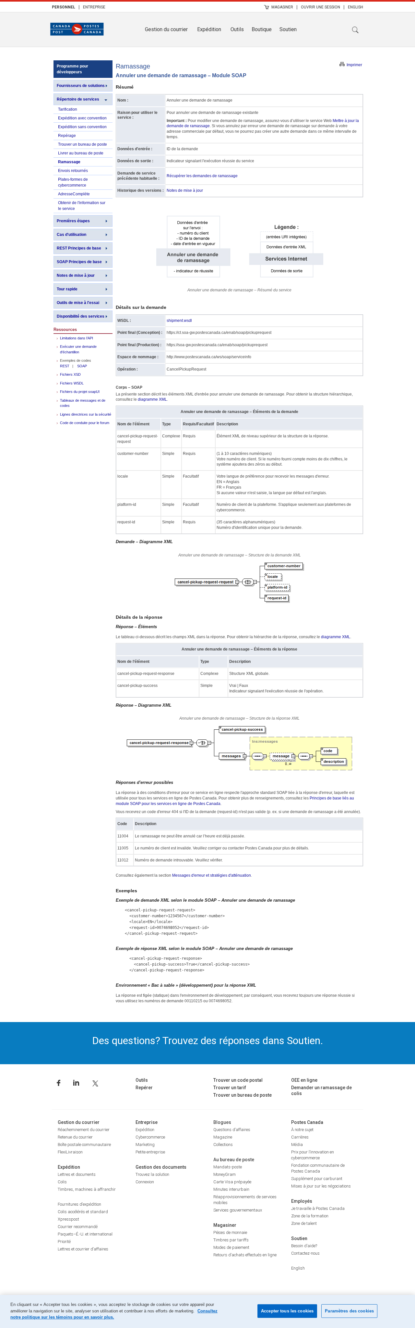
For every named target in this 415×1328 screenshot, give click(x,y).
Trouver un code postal (238, 1080)
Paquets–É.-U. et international (85, 1234)
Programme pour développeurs (72, 69)
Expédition (209, 29)
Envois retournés (73, 170)
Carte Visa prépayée (232, 1181)
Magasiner (282, 7)
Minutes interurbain (231, 1189)
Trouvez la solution (152, 1174)
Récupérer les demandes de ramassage (202, 176)
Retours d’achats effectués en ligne (245, 1254)
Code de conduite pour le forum (84, 423)
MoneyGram (224, 1174)
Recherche (355, 30)
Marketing (145, 1144)
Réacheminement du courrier (84, 1129)
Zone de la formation (309, 1215)
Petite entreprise (150, 1152)
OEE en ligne (304, 1080)
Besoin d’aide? (304, 1245)
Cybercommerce (150, 1137)
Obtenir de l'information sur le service (81, 206)
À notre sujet (302, 1129)
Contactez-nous (305, 1253)
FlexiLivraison (70, 1152)
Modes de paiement (231, 1247)
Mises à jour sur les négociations (321, 1186)
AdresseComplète (74, 194)
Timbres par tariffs (231, 1239)
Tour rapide (67, 289)
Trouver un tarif (229, 1087)
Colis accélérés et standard (83, 1211)
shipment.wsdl (179, 320)
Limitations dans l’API (76, 338)
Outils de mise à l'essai (78, 302)
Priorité (64, 1241)
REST (64, 366)
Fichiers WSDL (72, 383)
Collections (223, 1144)
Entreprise (94, 7)
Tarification (67, 109)
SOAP (82, 366)
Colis (62, 1181)
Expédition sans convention (82, 127)
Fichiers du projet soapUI (80, 392)
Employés (301, 1201)
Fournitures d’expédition (79, 1204)
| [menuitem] (79, 6)
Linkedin (76, 1083)
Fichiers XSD (70, 374)
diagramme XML (152, 399)
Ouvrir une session (320, 7)
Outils (237, 29)
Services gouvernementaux (237, 1210)
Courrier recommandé (78, 1226)
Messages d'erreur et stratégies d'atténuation (211, 875)
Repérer (144, 1087)
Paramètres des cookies (349, 1311)
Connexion (145, 1181)
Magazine (222, 1137)
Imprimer (354, 65)
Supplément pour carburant (316, 1178)
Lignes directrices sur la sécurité (85, 414)
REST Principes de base (79, 248)
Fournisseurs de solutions (81, 85)
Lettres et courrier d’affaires (83, 1249)
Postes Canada (307, 1122)
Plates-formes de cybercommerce (73, 182)
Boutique (262, 29)
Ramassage (69, 162)
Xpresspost (68, 1219)
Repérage (67, 135)
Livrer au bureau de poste (80, 153)
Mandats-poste (227, 1166)
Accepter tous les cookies (287, 1311)
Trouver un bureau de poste (82, 144)
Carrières (300, 1137)
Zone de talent (304, 1223)
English (355, 7)
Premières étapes (73, 221)
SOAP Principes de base (79, 262)
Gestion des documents (161, 1167)
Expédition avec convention (82, 118)
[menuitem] (63, 7)
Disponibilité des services (80, 316)
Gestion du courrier (166, 29)
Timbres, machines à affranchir (87, 1189)
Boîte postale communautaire (84, 1144)
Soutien (288, 29)
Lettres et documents (77, 1174)
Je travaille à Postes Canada (318, 1208)
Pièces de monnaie (230, 1232)
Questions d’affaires (231, 1129)
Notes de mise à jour (76, 275)
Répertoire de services (78, 99)
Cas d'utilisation (71, 234)
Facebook (58, 1083)
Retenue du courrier (75, 1137)
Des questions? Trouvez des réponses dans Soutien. (207, 1040)
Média (297, 1144)
